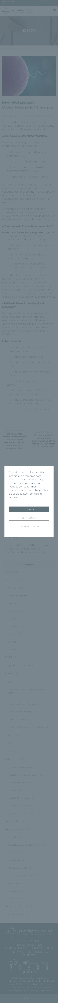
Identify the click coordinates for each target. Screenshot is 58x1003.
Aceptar (29, 509)
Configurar (29, 518)
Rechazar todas (29, 526)
